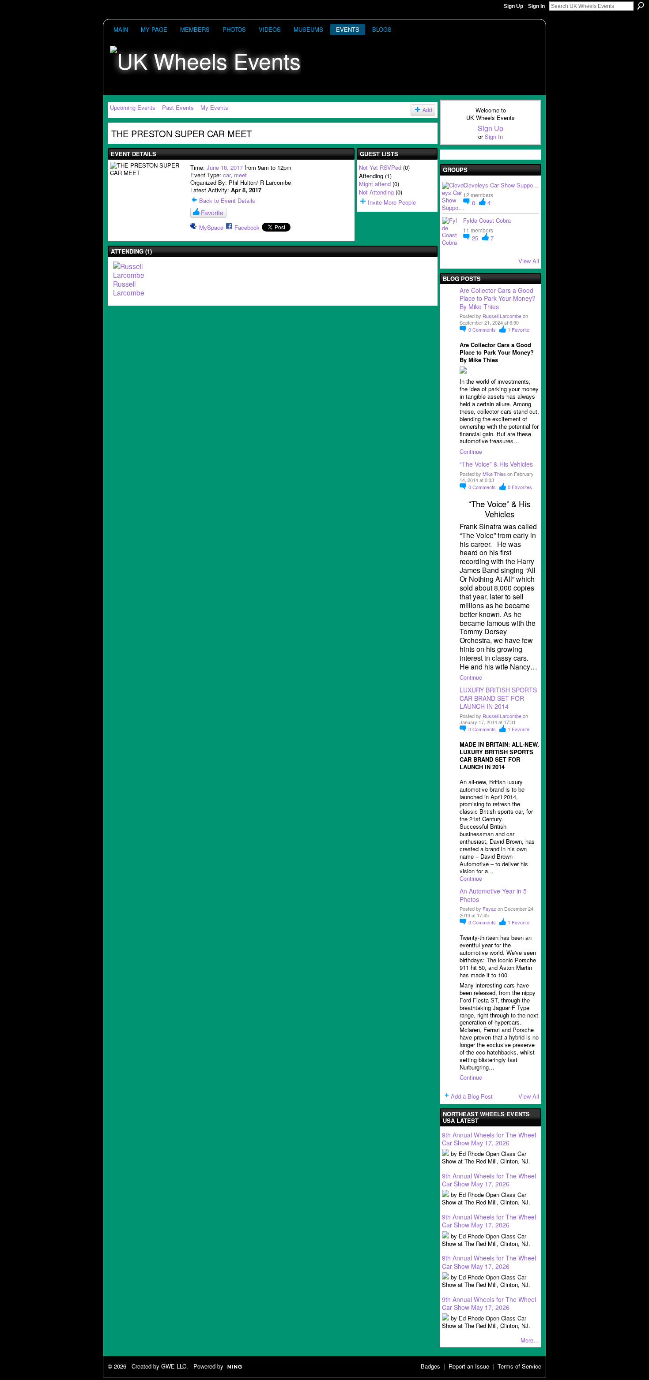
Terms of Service (519, 1366)
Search (640, 6)
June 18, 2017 (225, 167)
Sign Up (513, 6)
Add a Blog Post (472, 1096)
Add (427, 109)
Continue (471, 451)
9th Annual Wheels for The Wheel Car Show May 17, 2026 (489, 1138)
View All (528, 261)
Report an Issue (469, 1366)
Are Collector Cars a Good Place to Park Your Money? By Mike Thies (498, 298)
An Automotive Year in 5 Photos (493, 894)
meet (240, 175)
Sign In (536, 6)
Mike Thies (494, 473)
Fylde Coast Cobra (487, 220)
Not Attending (376, 192)
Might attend (375, 184)
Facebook (247, 227)
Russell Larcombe (502, 315)
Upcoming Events (132, 107)
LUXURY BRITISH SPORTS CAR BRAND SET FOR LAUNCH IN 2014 (498, 697)
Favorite (212, 212)
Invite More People (392, 202)
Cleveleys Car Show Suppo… (501, 185)
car (226, 175)
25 (476, 238)
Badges (430, 1366)
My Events (214, 107)
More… (530, 1340)
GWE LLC (173, 1366)
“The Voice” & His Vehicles (496, 464)
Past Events (178, 107)
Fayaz (489, 908)
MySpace (211, 227)
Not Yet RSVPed (380, 167)
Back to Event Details (227, 200)
